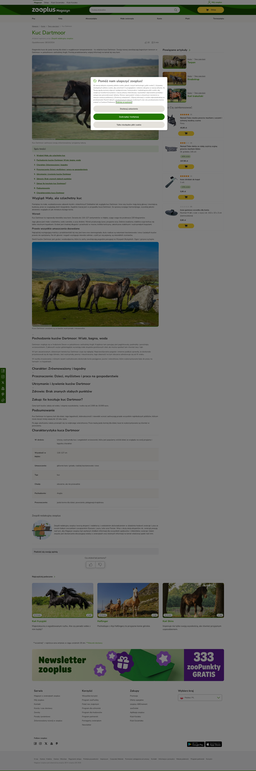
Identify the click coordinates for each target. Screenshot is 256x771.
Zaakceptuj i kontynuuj (129, 117)
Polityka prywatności (124, 102)
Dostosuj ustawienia (129, 109)
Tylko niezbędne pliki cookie (129, 125)
